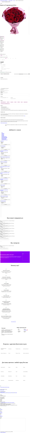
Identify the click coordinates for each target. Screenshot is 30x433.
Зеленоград (17, 380)
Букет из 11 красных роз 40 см (4, 225)
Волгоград (2, 371)
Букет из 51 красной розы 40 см (4, 230)
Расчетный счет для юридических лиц (5, 103)
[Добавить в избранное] (29, 74)
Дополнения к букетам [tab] (4, 139)
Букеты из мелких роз (26, 353)
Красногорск (2, 380)
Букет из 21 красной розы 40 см (4, 222)
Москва (24, 380)
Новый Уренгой (3, 367)
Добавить (6, 144)
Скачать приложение (3, 432)
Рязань (16, 367)
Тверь (16, 371)
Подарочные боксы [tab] (4, 136)
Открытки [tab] (3, 133)
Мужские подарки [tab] (4, 138)
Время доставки (2, 91)
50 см (4, 55)
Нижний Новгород (10, 380)
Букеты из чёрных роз (3, 353)
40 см (1, 55)
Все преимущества (13, 321)
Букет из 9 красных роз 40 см (4, 232)
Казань (24, 367)
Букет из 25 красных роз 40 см (4, 227)
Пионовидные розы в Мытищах (3, 348)
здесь (24, 115)
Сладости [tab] (3, 134)
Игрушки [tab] (3, 135)
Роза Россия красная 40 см (3, 97)
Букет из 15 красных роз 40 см (4, 247)
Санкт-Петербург (25, 371)
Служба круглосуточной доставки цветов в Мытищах (7, 402)
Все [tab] (2, 132)
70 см (6, 55)
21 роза (9, 353)
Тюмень (9, 367)
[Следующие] (1, 241)
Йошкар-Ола (10, 371)
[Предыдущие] (0, 241)
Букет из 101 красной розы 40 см (4, 237)
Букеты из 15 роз (18, 353)
